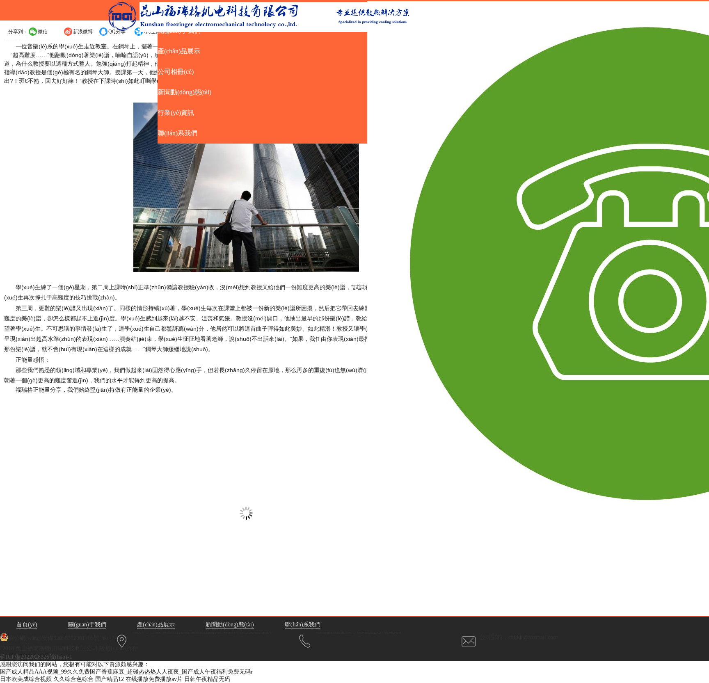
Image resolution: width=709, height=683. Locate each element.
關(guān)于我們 (87, 624)
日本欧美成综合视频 (26, 679)
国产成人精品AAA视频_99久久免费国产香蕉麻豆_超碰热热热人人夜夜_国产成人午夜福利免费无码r (126, 672)
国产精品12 (109, 679)
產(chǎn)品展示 (156, 624)
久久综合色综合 (73, 679)
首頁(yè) (26, 624)
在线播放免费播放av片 (154, 679)
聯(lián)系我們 (302, 624)
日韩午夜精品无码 (207, 679)
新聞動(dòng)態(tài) (230, 624)
